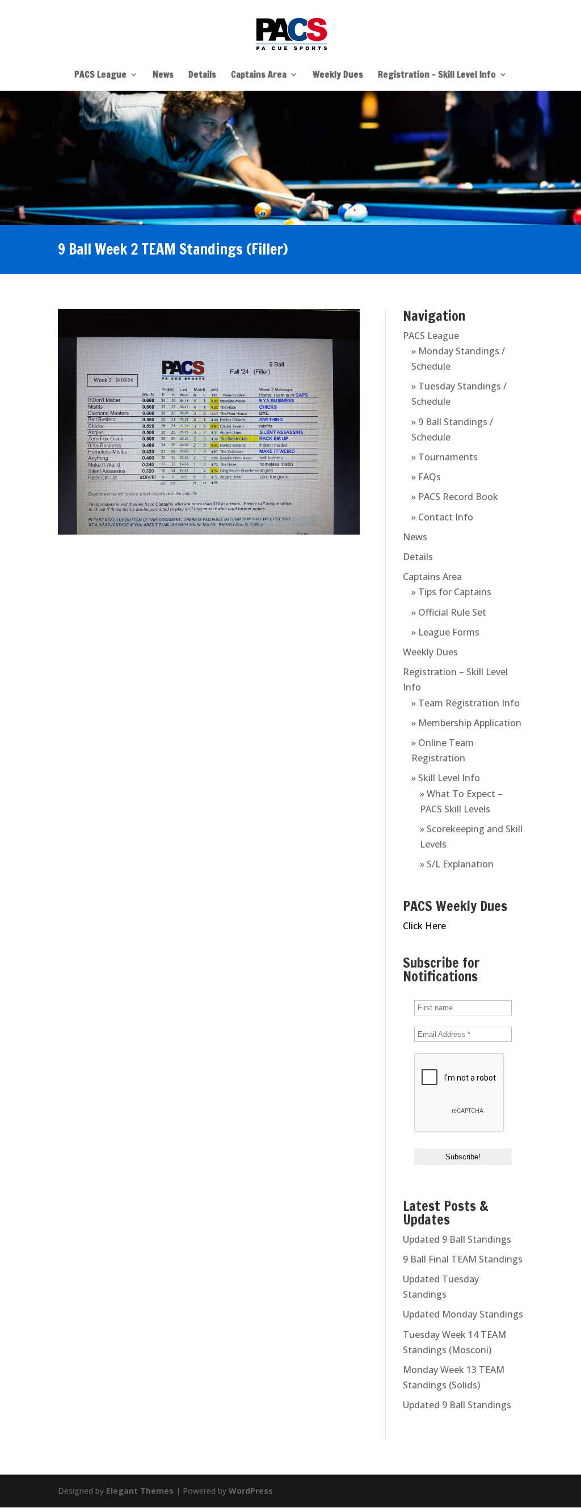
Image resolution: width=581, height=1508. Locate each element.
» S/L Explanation (457, 864)
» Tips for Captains (451, 592)
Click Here (424, 926)
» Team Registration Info (465, 703)
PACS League (100, 75)
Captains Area (259, 75)
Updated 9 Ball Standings (457, 1239)
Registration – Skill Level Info (437, 75)
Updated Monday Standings (463, 1314)
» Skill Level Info (445, 778)
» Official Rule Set (448, 612)
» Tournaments (444, 457)
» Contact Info (442, 517)
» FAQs (426, 477)
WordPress (251, 1490)
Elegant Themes (140, 1490)
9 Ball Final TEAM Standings (463, 1259)
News (163, 75)
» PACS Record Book (454, 496)
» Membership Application (466, 723)
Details (202, 75)
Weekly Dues (338, 75)
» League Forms (445, 632)
